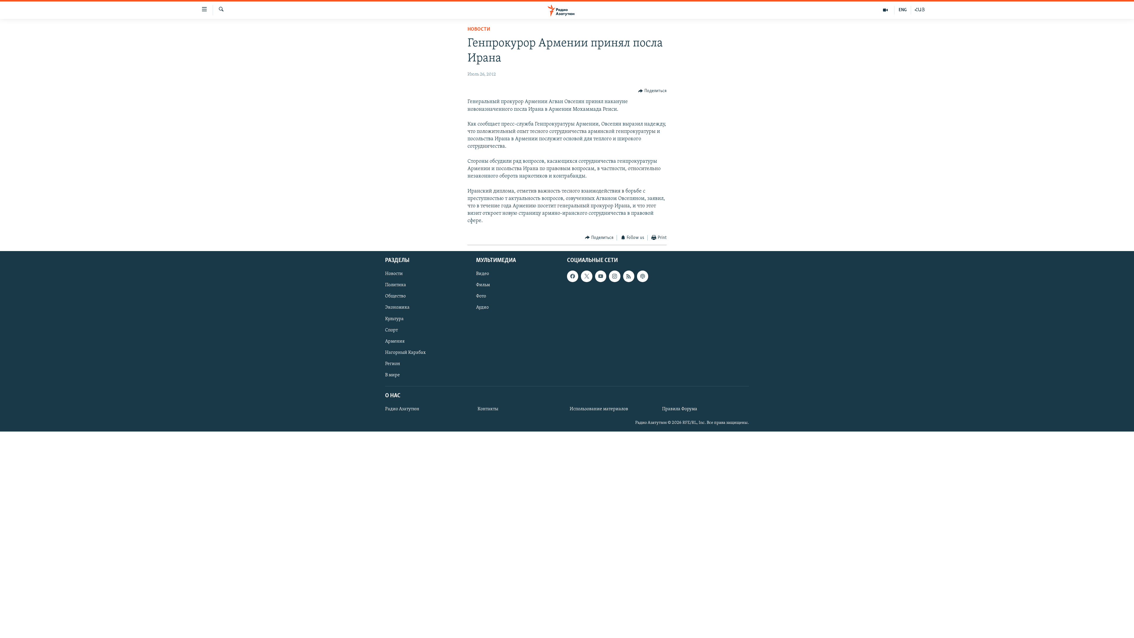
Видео (482, 273)
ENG (903, 10)
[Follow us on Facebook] (572, 276)
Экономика (397, 307)
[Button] (652, 91)
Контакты (488, 409)
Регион (392, 364)
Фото (481, 296)
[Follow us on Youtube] (600, 276)
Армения (395, 341)
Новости (478, 29)
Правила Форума (679, 409)
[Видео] (885, 10)
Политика (395, 285)
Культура (394, 319)
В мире (392, 375)
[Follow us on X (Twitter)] (586, 276)
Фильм (483, 285)
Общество (395, 296)
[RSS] (628, 276)
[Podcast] (642, 276)
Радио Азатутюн (402, 409)
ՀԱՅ (920, 10)
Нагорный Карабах (405, 352)
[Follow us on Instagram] (614, 276)
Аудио (482, 307)
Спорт (391, 330)
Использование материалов (599, 409)
